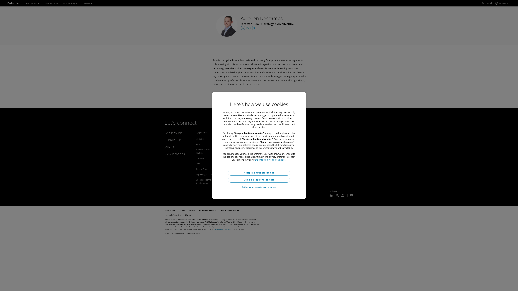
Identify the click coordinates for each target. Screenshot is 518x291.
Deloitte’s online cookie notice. (270, 159)
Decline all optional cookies (259, 179)
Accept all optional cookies (259, 172)
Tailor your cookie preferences (259, 187)
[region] (259, 145)
